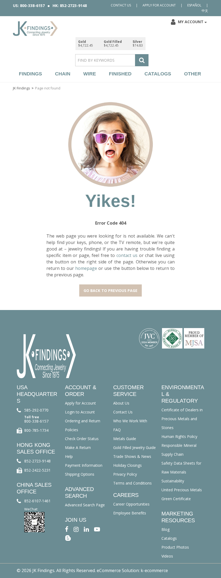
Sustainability (172, 480)
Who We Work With (130, 420)
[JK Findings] (35, 28)
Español (194, 5)
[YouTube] (97, 528)
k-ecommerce (154, 570)
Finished (120, 73)
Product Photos (175, 547)
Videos (167, 556)
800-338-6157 (36, 421)
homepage (86, 268)
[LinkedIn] (86, 528)
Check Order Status (82, 438)
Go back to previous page (110, 290)
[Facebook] (66, 528)
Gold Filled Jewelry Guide (134, 447)
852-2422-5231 (37, 470)
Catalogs (157, 73)
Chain (62, 73)
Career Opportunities (131, 504)
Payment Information (83, 465)
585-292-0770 (36, 410)
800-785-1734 (36, 430)
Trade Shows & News (132, 456)
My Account (191, 21)
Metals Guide (124, 438)
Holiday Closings (127, 465)
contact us (127, 255)
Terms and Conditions (132, 483)
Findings (30, 73)
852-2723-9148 (37, 461)
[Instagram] (76, 528)
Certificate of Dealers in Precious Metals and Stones (182, 418)
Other (192, 73)
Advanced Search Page (85, 504)
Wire (89, 73)
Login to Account (80, 412)
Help (69, 456)
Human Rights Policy (179, 436)
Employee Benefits (129, 513)
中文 (205, 10)
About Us (121, 403)
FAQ (117, 429)
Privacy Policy (125, 474)
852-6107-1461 (37, 500)
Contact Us (121, 5)
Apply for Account (159, 5)
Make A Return (78, 447)
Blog (165, 529)
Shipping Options (79, 474)
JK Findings (21, 88)
